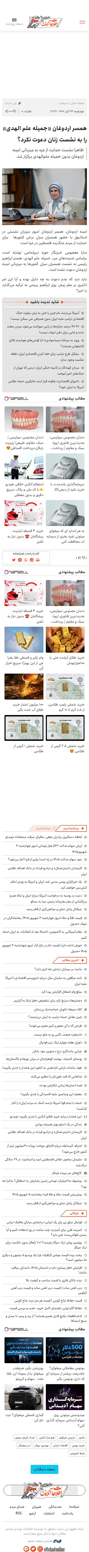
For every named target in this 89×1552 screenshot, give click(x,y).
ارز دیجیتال (24, 1445)
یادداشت (67, 1513)
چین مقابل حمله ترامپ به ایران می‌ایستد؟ (55, 1017)
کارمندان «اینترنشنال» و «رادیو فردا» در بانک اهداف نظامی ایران (47, 1135)
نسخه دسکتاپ (44, 1469)
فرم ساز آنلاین (46, 1437)
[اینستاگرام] (40, 1549)
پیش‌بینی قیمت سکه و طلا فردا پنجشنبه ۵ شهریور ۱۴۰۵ (47, 1194)
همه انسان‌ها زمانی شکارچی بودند (60, 1085)
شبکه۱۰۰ (74, 1506)
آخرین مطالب (70, 960)
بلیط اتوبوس (77, 1453)
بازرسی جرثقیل (67, 1437)
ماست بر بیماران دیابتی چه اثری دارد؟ (58, 969)
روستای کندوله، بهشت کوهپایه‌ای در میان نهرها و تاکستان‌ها (44, 1058)
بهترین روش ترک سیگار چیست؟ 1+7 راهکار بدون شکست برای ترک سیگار (46, 1245)
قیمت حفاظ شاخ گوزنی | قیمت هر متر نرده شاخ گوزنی (48, 1300)
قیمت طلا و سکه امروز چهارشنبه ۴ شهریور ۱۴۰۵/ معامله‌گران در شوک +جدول (45, 920)
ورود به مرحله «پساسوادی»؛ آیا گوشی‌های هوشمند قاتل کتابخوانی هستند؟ (46, 343)
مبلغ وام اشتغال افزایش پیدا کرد (61, 991)
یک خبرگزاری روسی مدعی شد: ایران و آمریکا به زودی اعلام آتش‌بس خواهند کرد (49, 884)
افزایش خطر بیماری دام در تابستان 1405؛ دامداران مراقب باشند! (49, 1270)
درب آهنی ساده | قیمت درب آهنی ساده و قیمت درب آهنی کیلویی (49, 1290)
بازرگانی (74, 1213)
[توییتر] (33, 1549)
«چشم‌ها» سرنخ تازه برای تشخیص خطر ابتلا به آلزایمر (48, 1000)
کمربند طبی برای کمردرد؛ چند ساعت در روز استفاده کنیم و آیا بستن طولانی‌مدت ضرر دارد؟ (46, 1232)
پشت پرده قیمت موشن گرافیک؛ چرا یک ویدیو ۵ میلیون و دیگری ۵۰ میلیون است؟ (44, 1257)
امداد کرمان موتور (25, 1437)
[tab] (73, 828)
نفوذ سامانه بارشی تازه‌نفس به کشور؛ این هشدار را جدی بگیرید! (42, 1067)
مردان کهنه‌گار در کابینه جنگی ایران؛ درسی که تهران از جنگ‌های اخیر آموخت (49, 370)
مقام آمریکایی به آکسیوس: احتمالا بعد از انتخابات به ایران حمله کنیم (44, 934)
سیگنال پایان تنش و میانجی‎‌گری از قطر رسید (54, 909)
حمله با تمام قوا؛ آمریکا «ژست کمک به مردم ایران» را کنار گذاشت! (49, 1105)
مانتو (82, 1437)
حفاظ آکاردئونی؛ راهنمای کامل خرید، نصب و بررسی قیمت (46, 1308)
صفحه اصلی (77, 103)
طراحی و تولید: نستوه (40, 1541)
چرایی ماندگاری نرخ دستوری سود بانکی (57, 1051)
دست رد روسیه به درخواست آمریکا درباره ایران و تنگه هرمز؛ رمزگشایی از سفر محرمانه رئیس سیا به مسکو (48, 898)
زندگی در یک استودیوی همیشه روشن (58, 1124)
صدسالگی (55, 1506)
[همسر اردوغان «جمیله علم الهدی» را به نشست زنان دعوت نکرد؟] (44, 196)
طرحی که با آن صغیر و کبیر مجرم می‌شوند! (55, 1025)
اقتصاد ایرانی (60, 1445)
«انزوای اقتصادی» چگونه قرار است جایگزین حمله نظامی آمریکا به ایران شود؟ (46, 384)
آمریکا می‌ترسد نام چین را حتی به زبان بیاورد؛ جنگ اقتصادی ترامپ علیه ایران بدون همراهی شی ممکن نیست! (47, 315)
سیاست (63, 103)
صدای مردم (17, 1506)
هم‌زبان (36, 1506)
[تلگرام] (26, 1549)
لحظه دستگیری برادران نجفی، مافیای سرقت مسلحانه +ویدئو (43, 837)
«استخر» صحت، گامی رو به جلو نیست (58, 1034)
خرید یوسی (78, 1445)
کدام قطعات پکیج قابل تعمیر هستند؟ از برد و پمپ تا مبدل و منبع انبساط (46, 1318)
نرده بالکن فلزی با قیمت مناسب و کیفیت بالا (54, 1280)
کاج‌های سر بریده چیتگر (67, 1173)
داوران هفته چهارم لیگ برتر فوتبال (60, 1042)
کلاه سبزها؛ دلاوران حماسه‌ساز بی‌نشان (58, 1009)
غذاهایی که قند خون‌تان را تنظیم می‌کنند (56, 1076)
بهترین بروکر (42, 1445)
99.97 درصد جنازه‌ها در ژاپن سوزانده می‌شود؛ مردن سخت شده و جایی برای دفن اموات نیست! (45, 329)
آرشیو (32, 1513)
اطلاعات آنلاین (44, 22)
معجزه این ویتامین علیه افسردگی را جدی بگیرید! (51, 1094)
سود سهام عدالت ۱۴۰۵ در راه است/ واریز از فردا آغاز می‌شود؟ (45, 859)
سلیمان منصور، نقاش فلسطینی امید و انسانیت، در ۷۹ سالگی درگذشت (46, 1162)
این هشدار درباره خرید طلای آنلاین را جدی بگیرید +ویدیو (46, 1116)
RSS (19, 1513)
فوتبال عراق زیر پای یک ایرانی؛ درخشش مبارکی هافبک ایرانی (44, 1222)
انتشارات (48, 1513)
